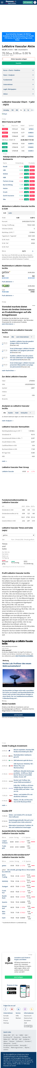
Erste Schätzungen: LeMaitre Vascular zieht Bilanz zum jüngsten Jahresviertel (22, 350)
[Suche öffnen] (35, 2)
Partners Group (8, 181)
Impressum (27, 1016)
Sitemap (6, 1023)
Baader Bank (4, 897)
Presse (5, 1020)
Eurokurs (28, 1041)
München (4, 913)
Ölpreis (27, 1047)
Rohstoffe (23, 1045)
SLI (17, 1035)
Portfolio (6, 1047)
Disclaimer (27, 1020)
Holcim (5, 188)
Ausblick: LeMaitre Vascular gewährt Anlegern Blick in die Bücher (22, 342)
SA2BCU (31, 151)
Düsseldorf (4, 907)
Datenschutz (28, 1018)
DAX (26, 1035)
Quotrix (4, 902)
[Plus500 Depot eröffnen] (10, 3)
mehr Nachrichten (8, 370)
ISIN (16, 49)
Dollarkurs (19, 1041)
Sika (4, 199)
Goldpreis (26, 1039)
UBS (4, 170)
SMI (20, 1039)
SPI (13, 1035)
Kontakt (6, 1016)
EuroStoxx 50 (7, 1037)
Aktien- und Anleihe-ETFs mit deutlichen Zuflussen (23, 795)
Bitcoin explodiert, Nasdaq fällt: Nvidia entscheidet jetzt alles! (24, 751)
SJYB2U (31, 129)
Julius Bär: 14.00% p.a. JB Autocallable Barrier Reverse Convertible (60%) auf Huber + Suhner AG (24, 788)
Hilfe (17, 1016)
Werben (18, 1018)
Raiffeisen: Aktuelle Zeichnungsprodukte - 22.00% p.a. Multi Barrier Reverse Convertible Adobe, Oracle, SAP (24, 774)
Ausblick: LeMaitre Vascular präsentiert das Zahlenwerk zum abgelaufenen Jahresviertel (22, 358)
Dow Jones (17, 1037)
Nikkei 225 (6, 1039)
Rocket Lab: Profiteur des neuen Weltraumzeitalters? (22, 781)
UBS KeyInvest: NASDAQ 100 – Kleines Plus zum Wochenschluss (24, 766)
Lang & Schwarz (5, 842)
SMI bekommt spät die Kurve (23, 760)
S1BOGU (31, 136)
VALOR (4, 49)
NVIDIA (5, 174)
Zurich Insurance (8, 196)
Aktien (5, 1041)
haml (3, 918)
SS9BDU (31, 133)
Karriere (6, 1018)
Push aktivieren (7, 282)
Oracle (5, 192)
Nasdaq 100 (26, 1037)
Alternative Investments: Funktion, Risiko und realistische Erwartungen (21, 826)
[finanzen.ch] (11, 1)
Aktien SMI (6, 1035)
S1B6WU (31, 147)
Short (32, 167)
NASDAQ (5, 881)
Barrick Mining (8, 185)
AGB (25, 1023)
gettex (4, 866)
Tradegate (4, 847)
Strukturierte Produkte (10, 1045)
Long (26, 167)
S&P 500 (14, 1039)
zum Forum (5, 648)
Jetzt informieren (7, 324)
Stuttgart (5, 886)
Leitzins (5, 1050)
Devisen (11, 1041)
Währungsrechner (17, 1047)
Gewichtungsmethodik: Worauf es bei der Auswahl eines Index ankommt (21, 821)
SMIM (21, 1035)
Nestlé (5, 167)
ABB (4, 177)
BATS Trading (4, 876)
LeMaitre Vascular (8, 471)
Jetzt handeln (18, 715)
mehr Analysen (7, 421)
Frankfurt (4, 892)
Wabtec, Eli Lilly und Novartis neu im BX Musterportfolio (23, 801)
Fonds (14, 1043)
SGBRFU (31, 144)
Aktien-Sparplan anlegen (19, 59)
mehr (10, 213)
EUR (4, 213)
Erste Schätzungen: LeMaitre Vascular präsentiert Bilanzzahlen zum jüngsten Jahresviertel (22, 365)
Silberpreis (6, 1043)
